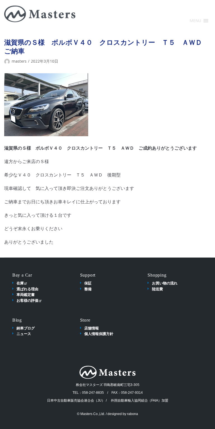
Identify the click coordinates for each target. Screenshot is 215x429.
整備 (88, 289)
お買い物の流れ (164, 283)
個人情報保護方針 (98, 333)
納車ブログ (26, 328)
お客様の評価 (27, 300)
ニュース (24, 333)
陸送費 (157, 289)
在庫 (20, 283)
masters (19, 61)
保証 (88, 283)
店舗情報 (91, 328)
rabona (132, 414)
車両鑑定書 (26, 294)
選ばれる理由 (27, 289)
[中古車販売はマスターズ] (40, 14)
